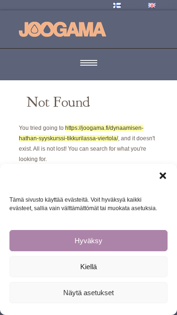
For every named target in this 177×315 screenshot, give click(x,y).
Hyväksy (88, 241)
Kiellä (88, 267)
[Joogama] (62, 29)
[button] (163, 175)
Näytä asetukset (88, 293)
